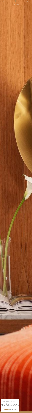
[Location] (25, 2)
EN (30, 1)
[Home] (3, 1)
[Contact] (28, 2)
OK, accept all (6, 409)
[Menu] (1, 1)
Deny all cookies (13, 409)
